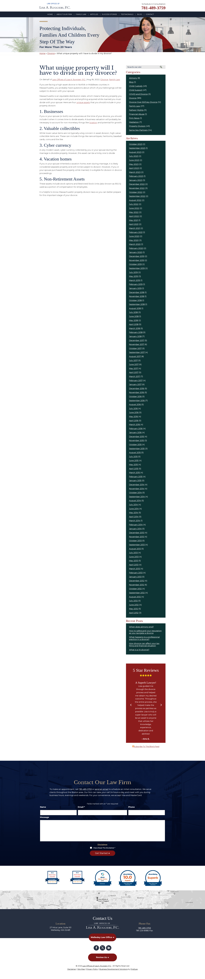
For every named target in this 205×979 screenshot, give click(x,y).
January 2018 (135, 336)
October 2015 (135, 444)
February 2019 (136, 284)
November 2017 (136, 344)
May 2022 (133, 212)
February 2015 (135, 476)
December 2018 (136, 292)
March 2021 (134, 228)
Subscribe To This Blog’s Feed (146, 747)
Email (81, 807)
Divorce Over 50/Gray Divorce (143, 102)
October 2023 (135, 144)
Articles (94, 14)
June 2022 (134, 208)
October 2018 (135, 300)
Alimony (133, 78)
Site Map (81, 969)
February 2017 (136, 380)
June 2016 (134, 412)
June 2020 (134, 236)
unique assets (83, 102)
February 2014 (136, 525)
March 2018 (134, 328)
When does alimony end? (141, 627)
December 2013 (136, 533)
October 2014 (135, 492)
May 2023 (133, 164)
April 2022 (134, 216)
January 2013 (135, 577)
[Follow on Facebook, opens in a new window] (96, 948)
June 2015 (133, 460)
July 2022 (133, 204)
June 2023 (134, 160)
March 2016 (134, 424)
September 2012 (137, 593)
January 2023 (135, 180)
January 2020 (135, 252)
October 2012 (135, 589)
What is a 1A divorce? (139, 650)
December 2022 (137, 184)
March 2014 (134, 520)
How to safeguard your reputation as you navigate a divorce (145, 632)
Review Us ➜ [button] (102, 957)
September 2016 (137, 400)
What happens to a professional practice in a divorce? (144, 638)
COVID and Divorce (138, 94)
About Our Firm (64, 14)
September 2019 (137, 268)
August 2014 (135, 500)
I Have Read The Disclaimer (104, 848)
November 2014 (136, 489)
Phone (131, 807)
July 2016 (133, 408)
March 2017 (134, 376)
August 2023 (135, 152)
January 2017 (135, 384)
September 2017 (137, 352)
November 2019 (136, 260)
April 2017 (133, 372)
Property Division (137, 126)
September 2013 (137, 545)
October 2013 (135, 541)
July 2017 (133, 360)
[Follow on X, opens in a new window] (102, 948)
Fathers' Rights (136, 110)
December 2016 (136, 388)
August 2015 (135, 452)
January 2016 (135, 432)
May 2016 (133, 416)
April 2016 (133, 420)
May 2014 (133, 513)
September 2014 (137, 497)
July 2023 (133, 156)
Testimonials (127, 14)
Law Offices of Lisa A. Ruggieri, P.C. (69, 79)
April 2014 (133, 517)
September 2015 (137, 448)
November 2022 (137, 188)
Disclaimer (102, 845)
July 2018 (133, 312)
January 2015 (135, 480)
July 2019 (133, 272)
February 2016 (136, 428)
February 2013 (136, 573)
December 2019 (136, 256)
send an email (101, 789)
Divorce (104, 79)
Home (50, 14)
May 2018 (133, 320)
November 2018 (136, 296)
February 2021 (136, 232)
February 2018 (136, 332)
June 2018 (134, 316)
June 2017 (134, 364)
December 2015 (136, 436)
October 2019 (135, 264)
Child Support (135, 90)
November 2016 (136, 392)
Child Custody (136, 86)
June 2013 (134, 557)
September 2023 (137, 148)
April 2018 (133, 324)
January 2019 (135, 288)
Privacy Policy (92, 969)
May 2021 (133, 220)
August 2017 (135, 356)
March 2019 (134, 280)
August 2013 (135, 549)
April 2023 (134, 168)
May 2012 (133, 609)
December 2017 (136, 340)
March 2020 (135, 244)
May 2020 (134, 240)
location (93, 122)
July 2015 (133, 456)
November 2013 (136, 537)
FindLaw (134, 969)
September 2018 (137, 304)
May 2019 (133, 276)
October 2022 (135, 192)
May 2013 (133, 561)
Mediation (134, 122)
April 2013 (133, 565)
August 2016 (135, 404)
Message (44, 817)
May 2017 (133, 368)
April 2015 (133, 468)
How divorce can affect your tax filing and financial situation (144, 644)
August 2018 (135, 308)
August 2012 (135, 597)
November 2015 (136, 440)
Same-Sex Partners (138, 130)
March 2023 (135, 172)
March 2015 (134, 472)
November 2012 (136, 585)
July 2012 (133, 601)
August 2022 (135, 200)
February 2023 (136, 176)
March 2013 (134, 569)
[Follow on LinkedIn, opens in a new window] (108, 948)
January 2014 (135, 529)
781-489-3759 (153, 7)
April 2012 (133, 613)
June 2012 (134, 605)
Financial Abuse (136, 114)
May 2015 (133, 464)
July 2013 (133, 553)
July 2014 (133, 505)
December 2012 (136, 581)
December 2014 (136, 484)
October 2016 (135, 396)
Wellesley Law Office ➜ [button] (102, 937)
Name (43, 807)
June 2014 (134, 509)
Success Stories (109, 14)
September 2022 (137, 196)
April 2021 (133, 224)
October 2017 (135, 348)
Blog (139, 14)
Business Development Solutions (113, 969)
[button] (131, 705)
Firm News (134, 118)
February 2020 (136, 248)
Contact (150, 14)
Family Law (81, 14)
